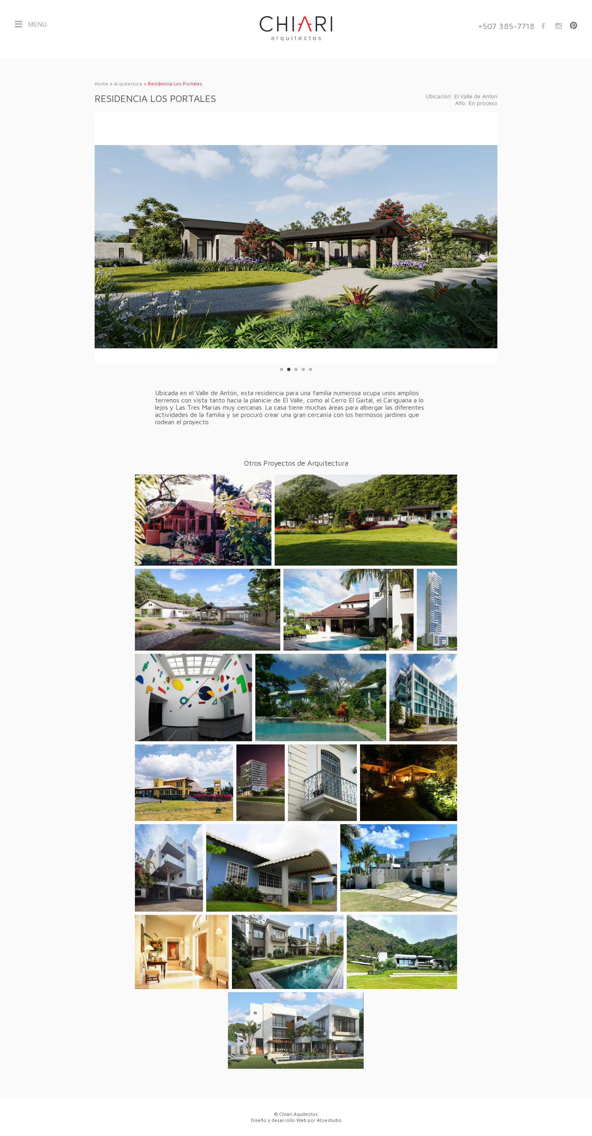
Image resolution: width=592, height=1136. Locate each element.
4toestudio (329, 1120)
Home (101, 84)
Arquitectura (128, 84)
